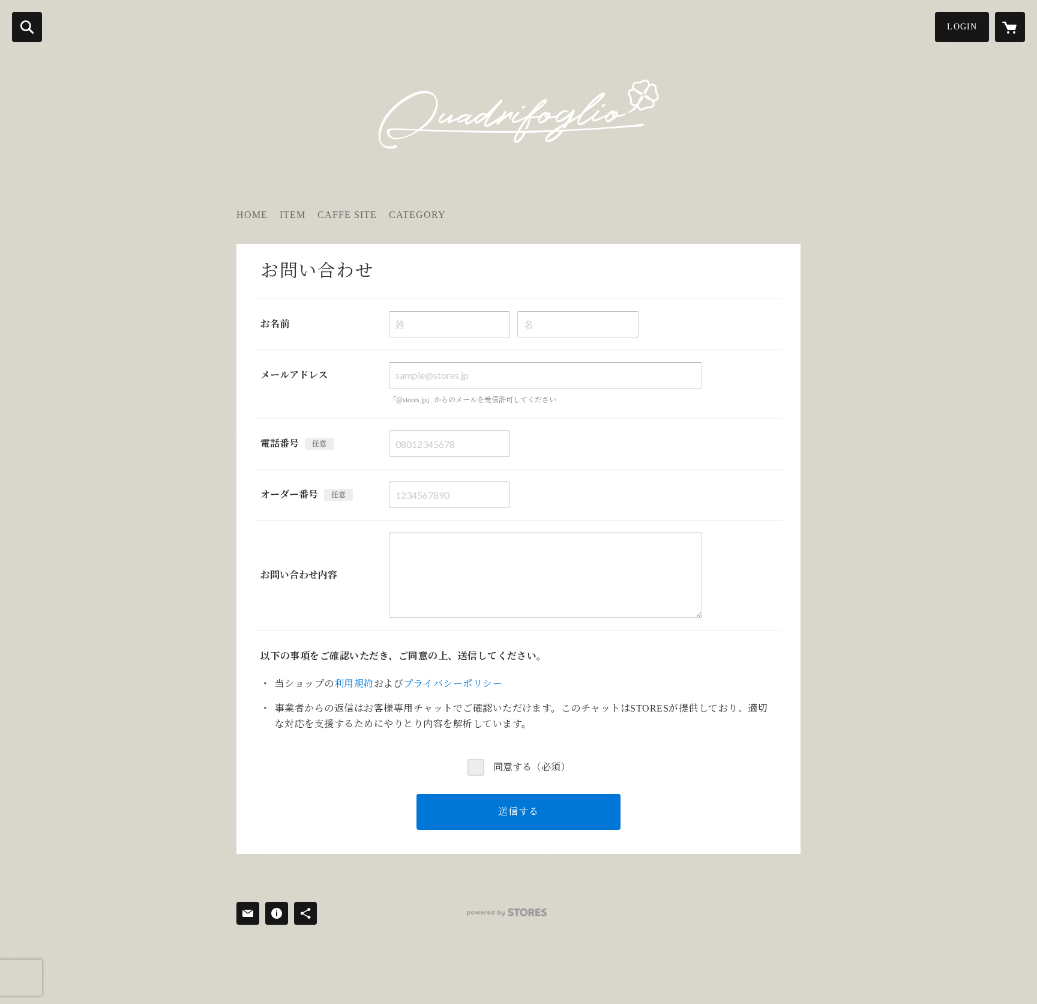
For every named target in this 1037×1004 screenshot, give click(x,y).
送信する (518, 811)
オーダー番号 (289, 494)
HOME (252, 215)
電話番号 (279, 443)
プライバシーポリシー (452, 684)
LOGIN (962, 26)
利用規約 (354, 684)
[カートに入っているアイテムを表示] (1010, 27)
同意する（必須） (531, 767)
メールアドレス (294, 375)
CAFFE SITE (347, 215)
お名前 (274, 324)
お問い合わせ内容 (298, 575)
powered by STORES (507, 912)
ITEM (292, 215)
